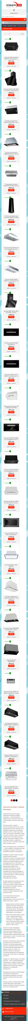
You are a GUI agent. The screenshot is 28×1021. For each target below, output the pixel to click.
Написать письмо (9, 1011)
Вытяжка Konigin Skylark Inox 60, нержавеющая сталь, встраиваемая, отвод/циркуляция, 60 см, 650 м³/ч (11, 250)
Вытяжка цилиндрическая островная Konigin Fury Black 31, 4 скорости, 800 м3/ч (11, 217)
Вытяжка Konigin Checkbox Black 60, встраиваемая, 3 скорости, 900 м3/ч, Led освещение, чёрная (11, 59)
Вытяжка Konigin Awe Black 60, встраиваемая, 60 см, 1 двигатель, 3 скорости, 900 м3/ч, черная (11, 472)
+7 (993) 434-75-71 (14, 13)
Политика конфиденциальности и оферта (14, 1004)
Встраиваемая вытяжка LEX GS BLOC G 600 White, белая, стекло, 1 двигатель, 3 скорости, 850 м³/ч (11, 408)
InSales (16, 1019)
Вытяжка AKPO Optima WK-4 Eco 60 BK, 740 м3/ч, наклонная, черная (11, 312)
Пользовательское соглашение (12, 1001)
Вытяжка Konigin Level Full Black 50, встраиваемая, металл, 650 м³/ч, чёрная (11, 756)
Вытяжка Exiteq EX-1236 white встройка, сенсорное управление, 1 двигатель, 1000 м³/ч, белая (11, 789)
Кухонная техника (12, 25)
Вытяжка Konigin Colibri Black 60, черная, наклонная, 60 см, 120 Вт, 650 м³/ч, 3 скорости (11, 91)
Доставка (6, 995)
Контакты (6, 998)
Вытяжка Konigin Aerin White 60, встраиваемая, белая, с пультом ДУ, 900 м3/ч (11, 503)
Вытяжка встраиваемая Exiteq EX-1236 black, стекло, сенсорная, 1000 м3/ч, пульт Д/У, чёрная (11, 123)
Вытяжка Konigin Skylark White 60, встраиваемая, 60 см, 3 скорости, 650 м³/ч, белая (11, 281)
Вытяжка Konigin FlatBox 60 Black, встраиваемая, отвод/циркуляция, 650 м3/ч (11, 693)
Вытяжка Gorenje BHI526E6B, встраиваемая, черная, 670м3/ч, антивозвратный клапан (11, 630)
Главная (5, 25)
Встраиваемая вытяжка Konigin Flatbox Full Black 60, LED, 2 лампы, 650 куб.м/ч (11, 725)
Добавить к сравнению (11, 66)
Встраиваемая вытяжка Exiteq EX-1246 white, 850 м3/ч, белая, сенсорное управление (11, 186)
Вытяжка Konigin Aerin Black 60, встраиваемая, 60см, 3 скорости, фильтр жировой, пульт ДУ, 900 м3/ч (11, 440)
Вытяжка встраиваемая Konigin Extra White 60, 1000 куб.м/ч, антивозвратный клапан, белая (11, 599)
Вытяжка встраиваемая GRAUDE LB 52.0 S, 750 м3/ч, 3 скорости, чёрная (11, 154)
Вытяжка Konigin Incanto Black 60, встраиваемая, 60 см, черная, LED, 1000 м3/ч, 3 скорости (11, 377)
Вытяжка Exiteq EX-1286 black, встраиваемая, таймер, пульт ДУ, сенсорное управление (11, 535)
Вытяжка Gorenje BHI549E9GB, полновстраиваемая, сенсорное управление (11, 662)
